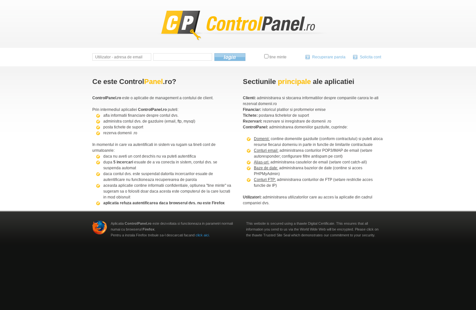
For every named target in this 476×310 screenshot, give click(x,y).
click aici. (203, 235)
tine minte (277, 57)
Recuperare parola (329, 57)
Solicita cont (370, 57)
